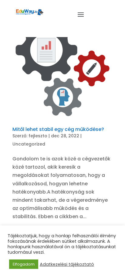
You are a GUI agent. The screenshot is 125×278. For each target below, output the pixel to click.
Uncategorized (28, 144)
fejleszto (38, 136)
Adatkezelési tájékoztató (67, 264)
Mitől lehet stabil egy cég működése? (58, 129)
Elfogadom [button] (24, 264)
